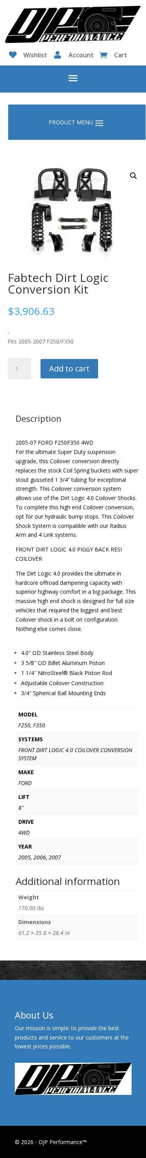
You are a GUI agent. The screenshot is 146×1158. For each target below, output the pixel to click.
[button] (134, 176)
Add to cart (69, 368)
